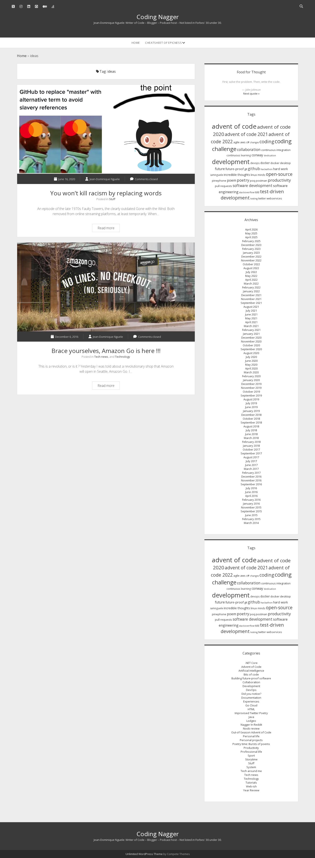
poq (252, 180)
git (245, 169)
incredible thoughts (237, 175)
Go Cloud (251, 705)
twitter (262, 198)
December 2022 (251, 256)
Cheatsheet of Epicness (163, 43)
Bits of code (251, 674)
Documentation (251, 698)
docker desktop (280, 163)
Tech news (101, 357)
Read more (109, 228)
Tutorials (251, 782)
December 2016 (251, 476)
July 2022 (251, 272)
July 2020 (251, 357)
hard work (280, 169)
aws (243, 142)
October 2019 (251, 392)
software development (252, 185)
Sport (251, 755)
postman (261, 180)
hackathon (267, 169)
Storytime (251, 759)
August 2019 (251, 399)
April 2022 (251, 280)
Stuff (112, 199)
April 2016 (251, 496)
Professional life (251, 752)
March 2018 (251, 438)
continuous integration (276, 150)
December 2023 (251, 245)
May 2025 (251, 233)
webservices (274, 198)
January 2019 (251, 411)
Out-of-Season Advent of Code (251, 732)
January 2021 (251, 334)
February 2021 (251, 330)
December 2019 (251, 384)
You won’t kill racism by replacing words (106, 129)
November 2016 (251, 480)
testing (254, 198)
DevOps (251, 690)
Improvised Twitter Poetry (251, 713)
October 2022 (251, 264)
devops (255, 163)
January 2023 (251, 253)
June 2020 (251, 361)
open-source (279, 174)
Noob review (251, 728)
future (220, 168)
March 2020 (251, 372)
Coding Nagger (157, 17)
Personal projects (251, 740)
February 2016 (251, 500)
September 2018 (251, 422)
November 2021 (251, 299)
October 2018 (251, 419)
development (231, 162)
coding (267, 141)
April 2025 (251, 237)
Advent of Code (251, 667)
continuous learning (238, 155)
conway (257, 155)
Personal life (251, 736)
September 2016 (251, 484)
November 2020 (251, 341)
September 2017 (251, 453)
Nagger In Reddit (251, 725)
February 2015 (251, 519)
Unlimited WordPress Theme (144, 854)
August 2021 (251, 307)
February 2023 (251, 249)
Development (251, 686)
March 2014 (251, 523)
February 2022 (251, 287)
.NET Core (251, 663)
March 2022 (251, 283)
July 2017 (251, 461)
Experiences (251, 701)
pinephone (219, 180)
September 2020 (251, 349)
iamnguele (216, 175)
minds (261, 175)
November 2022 (251, 260)
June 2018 (251, 434)
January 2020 (251, 380)
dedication (270, 155)
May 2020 (251, 364)
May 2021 (251, 318)
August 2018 (251, 426)
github (254, 168)
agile (236, 142)
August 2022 (251, 268)
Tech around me (251, 771)
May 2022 (251, 276)
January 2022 (251, 291)
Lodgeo (251, 721)
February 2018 (251, 442)
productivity (279, 180)
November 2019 (251, 388)
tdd (257, 192)
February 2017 (251, 473)
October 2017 (251, 449)
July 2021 (251, 310)
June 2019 (251, 407)
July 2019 (251, 403)
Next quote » (251, 93)
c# (247, 142)
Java (251, 717)
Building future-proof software (251, 678)
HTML (251, 709)
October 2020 (251, 345)
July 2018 (251, 430)
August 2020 (251, 353)
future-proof (234, 169)
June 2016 (251, 492)
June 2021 (251, 314)
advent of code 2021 (246, 134)
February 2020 (251, 376)
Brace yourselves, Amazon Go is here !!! (106, 287)
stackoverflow (246, 192)
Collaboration (251, 682)
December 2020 (251, 337)
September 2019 (251, 395)
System (251, 767)
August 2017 (251, 457)
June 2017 (251, 465)
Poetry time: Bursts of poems (251, 744)
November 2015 (251, 507)
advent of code (234, 126)
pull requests (223, 186)
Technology (122, 357)
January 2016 (251, 503)
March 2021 (251, 326)
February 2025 (251, 241)
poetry (243, 180)
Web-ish (251, 786)
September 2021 (251, 303)
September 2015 (251, 511)
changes (254, 142)
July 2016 (251, 488)
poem (231, 180)
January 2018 (251, 446)
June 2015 (251, 515)
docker (265, 163)
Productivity (251, 748)
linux (254, 175)
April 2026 (251, 229)
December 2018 (251, 415)
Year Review (251, 790)
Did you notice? (251, 694)
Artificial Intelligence (251, 671)
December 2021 (251, 295)
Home (136, 43)
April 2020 (251, 368)
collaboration (249, 149)
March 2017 (251, 469)
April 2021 (251, 322)
